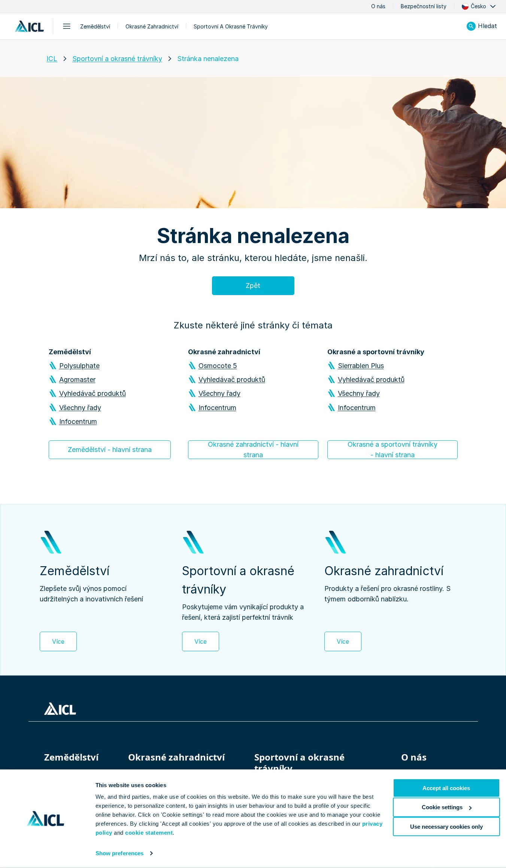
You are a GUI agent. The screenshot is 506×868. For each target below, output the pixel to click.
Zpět (253, 285)
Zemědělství (95, 26)
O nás (378, 6)
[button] (479, 6)
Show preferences (120, 853)
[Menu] (66, 26)
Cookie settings (442, 807)
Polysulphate (79, 366)
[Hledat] (471, 26)
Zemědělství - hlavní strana (110, 449)
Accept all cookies (446, 788)
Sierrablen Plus (361, 366)
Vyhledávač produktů (92, 393)
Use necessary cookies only (446, 826)
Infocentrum (78, 421)
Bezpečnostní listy (423, 6)
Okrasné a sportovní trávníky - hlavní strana (392, 449)
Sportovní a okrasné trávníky (231, 26)
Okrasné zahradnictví (151, 26)
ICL (51, 59)
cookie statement (149, 832)
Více (58, 641)
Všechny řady (80, 408)
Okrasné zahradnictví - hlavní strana (253, 449)
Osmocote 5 (218, 366)
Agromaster (77, 379)
